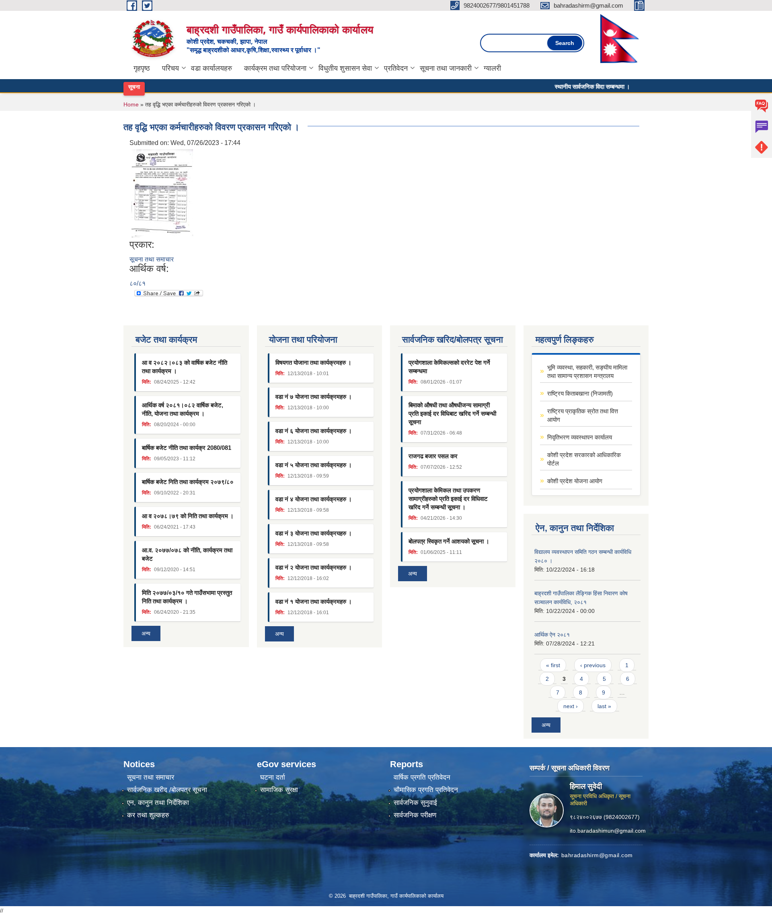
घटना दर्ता (272, 777)
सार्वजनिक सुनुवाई (415, 803)
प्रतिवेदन (396, 68)
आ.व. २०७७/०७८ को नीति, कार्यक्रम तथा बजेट (187, 554)
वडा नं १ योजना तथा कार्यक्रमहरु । (313, 601)
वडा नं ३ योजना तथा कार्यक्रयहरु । (313, 533)
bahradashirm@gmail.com (597, 855)
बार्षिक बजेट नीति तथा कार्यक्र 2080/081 (186, 447)
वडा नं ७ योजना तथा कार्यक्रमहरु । (313, 396)
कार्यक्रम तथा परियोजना (275, 68)
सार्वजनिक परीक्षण (415, 815)
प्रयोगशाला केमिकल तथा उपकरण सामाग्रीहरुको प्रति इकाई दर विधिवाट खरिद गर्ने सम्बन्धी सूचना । (448, 499)
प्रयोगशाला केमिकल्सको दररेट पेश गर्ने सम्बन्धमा (449, 366)
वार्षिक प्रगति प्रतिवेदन (422, 777)
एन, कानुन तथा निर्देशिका (158, 803)
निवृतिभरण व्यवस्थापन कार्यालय (579, 437)
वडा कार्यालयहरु (211, 68)
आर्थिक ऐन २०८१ (552, 634)
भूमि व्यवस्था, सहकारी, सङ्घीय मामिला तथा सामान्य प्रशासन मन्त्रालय (587, 371)
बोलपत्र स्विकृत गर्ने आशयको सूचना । (449, 541)
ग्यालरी (492, 68)
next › (570, 706)
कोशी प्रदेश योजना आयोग (574, 481)
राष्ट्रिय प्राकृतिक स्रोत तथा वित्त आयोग (582, 415)
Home (131, 104)
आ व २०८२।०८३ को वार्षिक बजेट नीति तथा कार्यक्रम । (184, 366)
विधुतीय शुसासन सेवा (345, 68)
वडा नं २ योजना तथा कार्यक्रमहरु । (313, 567)
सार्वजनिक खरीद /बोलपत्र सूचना (167, 790)
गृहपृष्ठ (141, 68)
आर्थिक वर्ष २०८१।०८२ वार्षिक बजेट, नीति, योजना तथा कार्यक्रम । (182, 409)
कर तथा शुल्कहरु (148, 815)
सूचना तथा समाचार (151, 259)
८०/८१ (137, 283)
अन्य (146, 633)
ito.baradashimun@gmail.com (608, 830)
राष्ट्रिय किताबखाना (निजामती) (580, 393)
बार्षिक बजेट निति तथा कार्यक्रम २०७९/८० (188, 481)
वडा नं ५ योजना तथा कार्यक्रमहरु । (313, 465)
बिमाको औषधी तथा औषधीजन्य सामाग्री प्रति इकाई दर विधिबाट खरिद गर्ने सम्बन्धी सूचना (452, 413)
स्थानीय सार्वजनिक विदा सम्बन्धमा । (574, 86)
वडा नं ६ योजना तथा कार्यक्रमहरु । (313, 430)
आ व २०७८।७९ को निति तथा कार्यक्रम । (188, 516)
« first (553, 665)
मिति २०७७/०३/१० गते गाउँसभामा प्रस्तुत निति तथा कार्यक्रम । (187, 597)
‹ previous (593, 665)
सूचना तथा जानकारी (446, 68)
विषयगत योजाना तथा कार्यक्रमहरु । (313, 362)
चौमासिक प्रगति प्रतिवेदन (426, 790)
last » (604, 706)
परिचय (170, 68)
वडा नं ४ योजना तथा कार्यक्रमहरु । (313, 499)
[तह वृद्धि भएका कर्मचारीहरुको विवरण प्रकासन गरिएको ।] (162, 193)
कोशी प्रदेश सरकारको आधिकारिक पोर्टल (584, 459)
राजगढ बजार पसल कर (433, 456)
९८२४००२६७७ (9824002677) (605, 816)
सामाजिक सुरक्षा (279, 790)
